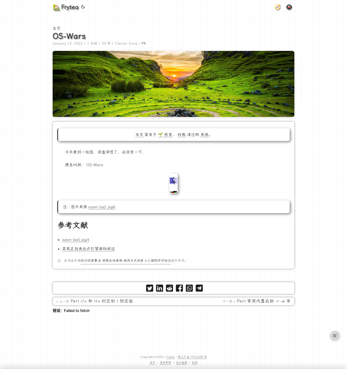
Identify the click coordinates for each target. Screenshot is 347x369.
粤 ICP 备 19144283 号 (192, 357)
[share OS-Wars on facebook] (179, 289)
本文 (139, 134)
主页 (57, 28)
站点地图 (181, 362)
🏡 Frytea (65, 7)
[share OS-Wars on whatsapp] (189, 289)
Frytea (170, 357)
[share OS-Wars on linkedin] (159, 289)
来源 (204, 134)
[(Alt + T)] (83, 7)
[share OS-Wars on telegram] (199, 289)
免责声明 (165, 362)
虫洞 (194, 362)
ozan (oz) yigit (101, 206)
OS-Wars (69, 36)
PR (144, 43)
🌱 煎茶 (165, 134)
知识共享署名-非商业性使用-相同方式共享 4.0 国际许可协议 (126, 261)
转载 (182, 134)
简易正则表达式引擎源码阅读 (88, 248)
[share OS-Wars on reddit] (169, 289)
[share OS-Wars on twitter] (149, 289)
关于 (152, 362)
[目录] (335, 336)
